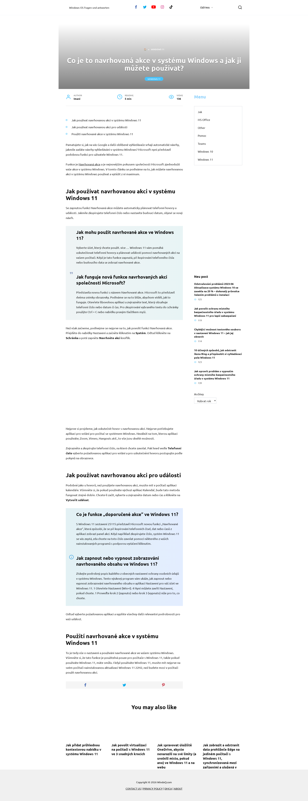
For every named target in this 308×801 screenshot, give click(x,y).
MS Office (204, 119)
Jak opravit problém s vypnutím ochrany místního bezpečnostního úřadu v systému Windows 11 (214, 374)
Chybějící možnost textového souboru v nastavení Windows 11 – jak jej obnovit (217, 333)
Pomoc (202, 135)
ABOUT (178, 788)
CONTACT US (133, 788)
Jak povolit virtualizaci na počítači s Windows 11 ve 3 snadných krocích (130, 749)
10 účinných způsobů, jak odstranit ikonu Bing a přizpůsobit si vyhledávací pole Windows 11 (218, 353)
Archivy (199, 394)
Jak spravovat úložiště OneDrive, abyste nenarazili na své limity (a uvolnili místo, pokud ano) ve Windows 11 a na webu (176, 756)
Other (201, 127)
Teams (202, 143)
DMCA (168, 788)
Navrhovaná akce (89, 164)
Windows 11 (154, 78)
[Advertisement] (218, 220)
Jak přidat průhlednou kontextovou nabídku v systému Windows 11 (83, 749)
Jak (200, 111)
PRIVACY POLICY (153, 788)
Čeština (205, 7)
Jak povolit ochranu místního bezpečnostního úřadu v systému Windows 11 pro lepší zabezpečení (215, 312)
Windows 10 (205, 151)
